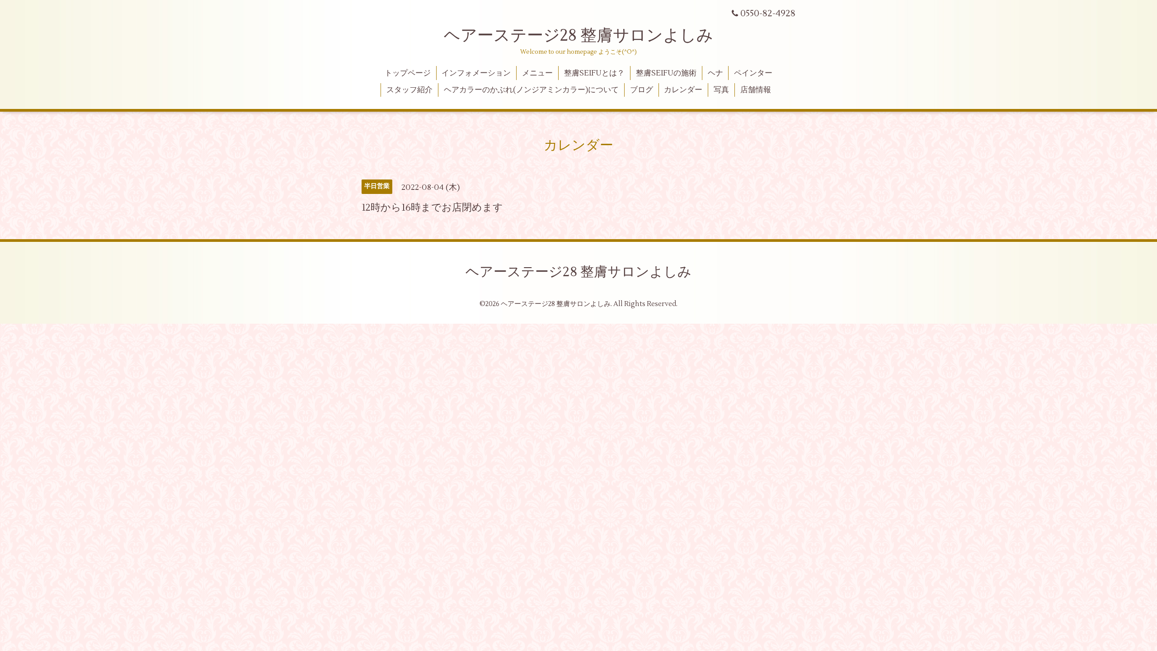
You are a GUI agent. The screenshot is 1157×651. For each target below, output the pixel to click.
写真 (721, 90)
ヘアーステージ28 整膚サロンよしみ (578, 35)
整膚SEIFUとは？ (594, 73)
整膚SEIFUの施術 (666, 73)
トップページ (408, 73)
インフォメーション (476, 73)
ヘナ (715, 73)
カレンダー (683, 90)
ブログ (641, 90)
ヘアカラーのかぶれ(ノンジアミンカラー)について (531, 90)
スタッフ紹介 (409, 90)
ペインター (753, 73)
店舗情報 (755, 90)
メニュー (537, 73)
